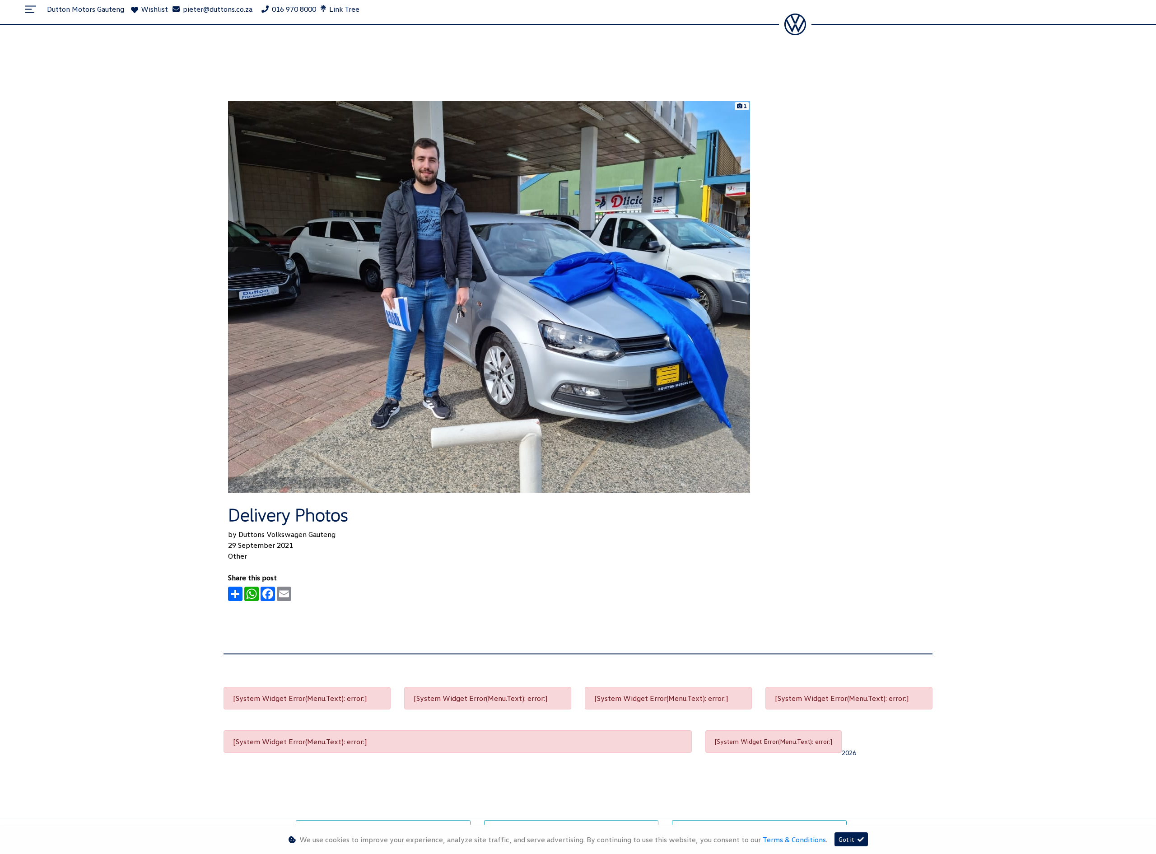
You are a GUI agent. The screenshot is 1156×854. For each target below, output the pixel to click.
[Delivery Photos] (489, 295)
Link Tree (343, 9)
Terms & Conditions (794, 839)
